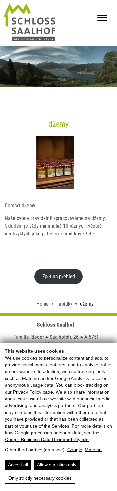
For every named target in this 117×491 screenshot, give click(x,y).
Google (74, 449)
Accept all (18, 464)
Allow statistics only (56, 464)
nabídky (64, 304)
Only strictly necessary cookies (40, 478)
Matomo (93, 449)
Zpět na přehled (58, 276)
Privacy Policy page (33, 391)
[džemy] (58, 162)
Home (42, 304)
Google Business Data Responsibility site (47, 439)
